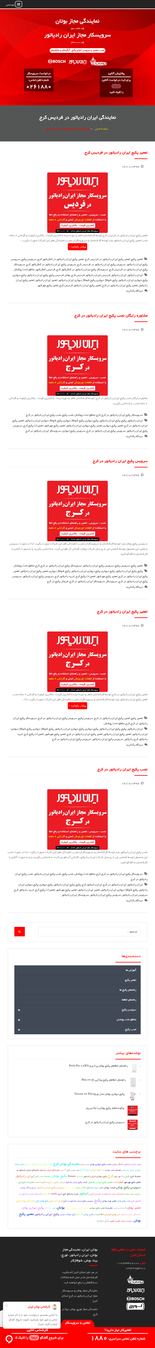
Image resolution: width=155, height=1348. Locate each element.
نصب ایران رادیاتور (132, 1164)
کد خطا (79, 1214)
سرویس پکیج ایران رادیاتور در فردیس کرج (101, 264)
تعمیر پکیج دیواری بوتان (77, 1208)
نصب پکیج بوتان (124, 1201)
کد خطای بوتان (97, 1170)
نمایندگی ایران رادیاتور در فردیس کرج (107, 1194)
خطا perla (85, 1170)
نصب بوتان (84, 1164)
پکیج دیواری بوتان (33, 1207)
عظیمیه (109, 1208)
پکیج (51, 275)
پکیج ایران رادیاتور (37, 275)
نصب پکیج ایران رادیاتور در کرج (43, 415)
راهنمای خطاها (129, 1000)
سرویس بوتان (126, 1221)
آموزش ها (131, 970)
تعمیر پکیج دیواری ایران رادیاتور (84, 425)
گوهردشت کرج (56, 1201)
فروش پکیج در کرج (57, 581)
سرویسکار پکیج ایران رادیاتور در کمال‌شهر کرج (82, 269)
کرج (98, 415)
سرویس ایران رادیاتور (135, 895)
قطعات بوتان (80, 1187)
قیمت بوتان (109, 1188)
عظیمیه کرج (70, 1187)
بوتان (61, 1207)
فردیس (51, 269)
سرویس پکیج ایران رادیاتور (98, 565)
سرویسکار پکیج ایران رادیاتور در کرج (122, 415)
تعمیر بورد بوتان (109, 1201)
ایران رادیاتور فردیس (114, 275)
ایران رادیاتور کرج (92, 884)
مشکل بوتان (118, 1164)
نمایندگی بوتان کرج (66, 1164)
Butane (72, 1176)
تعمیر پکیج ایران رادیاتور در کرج (120, 285)
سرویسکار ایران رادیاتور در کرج (43, 431)
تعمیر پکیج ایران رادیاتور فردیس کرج (80, 285)
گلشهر (63, 1170)
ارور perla (56, 1194)
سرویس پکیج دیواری (73, 431)
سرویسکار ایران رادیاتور (75, 895)
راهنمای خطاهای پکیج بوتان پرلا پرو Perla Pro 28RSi (98, 1065)
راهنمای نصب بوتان (113, 1170)
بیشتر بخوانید (78, 246)
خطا (102, 1214)
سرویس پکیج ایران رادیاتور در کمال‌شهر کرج (51, 264)
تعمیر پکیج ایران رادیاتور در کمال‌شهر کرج (61, 259)
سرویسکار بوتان (28, 1188)
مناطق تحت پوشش (24, 269)
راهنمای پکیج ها (127, 990)
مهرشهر (117, 1176)
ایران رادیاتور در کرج (114, 884)
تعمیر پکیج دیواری (113, 425)
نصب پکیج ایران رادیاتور (47, 874)
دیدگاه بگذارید (134, 291)
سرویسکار (111, 581)
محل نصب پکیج (73, 1170)
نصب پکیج (67, 415)
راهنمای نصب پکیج (43, 1176)
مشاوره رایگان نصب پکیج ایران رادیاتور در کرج (111, 316)
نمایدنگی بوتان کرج (25, 1201)
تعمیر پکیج (137, 259)
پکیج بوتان (59, 1176)
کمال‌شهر (41, 269)
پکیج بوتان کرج (42, 1201)
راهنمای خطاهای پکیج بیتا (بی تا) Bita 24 (104, 1080)
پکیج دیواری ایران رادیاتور (133, 280)
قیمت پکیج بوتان (91, 1214)
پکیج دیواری (19, 275)
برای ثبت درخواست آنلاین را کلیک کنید (116, 86)
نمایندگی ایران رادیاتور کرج (129, 1214)
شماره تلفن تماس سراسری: (117, 1338)
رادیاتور (128, 739)
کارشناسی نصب (120, 1208)
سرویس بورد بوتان (133, 1193)
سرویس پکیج (29, 259)
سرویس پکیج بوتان (128, 1187)
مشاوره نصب (41, 1182)
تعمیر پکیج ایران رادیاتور (34, 571)
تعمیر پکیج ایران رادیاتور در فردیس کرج (116, 153)
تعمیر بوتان (134, 1207)
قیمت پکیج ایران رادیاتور (76, 1182)
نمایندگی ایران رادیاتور (50, 1170)
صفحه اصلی (101, 129)
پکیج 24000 (50, 1208)
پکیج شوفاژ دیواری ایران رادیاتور (76, 280)
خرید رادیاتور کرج (65, 576)
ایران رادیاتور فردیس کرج (86, 275)
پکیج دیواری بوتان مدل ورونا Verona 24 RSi (99, 1094)
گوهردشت (118, 1182)
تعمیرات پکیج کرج (33, 425)
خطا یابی (47, 1194)
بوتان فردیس (62, 275)
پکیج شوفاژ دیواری (106, 280)
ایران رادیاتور (135, 275)
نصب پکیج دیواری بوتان (100, 1164)
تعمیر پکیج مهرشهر (47, 285)
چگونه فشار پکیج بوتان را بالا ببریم (105, 1108)
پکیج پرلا (125, 1176)
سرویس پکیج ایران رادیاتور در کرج (106, 431)
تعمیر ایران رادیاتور (46, 280)
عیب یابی (115, 1221)
